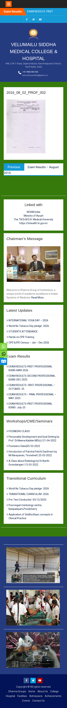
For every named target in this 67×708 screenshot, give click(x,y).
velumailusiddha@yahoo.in (35, 75)
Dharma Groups (17, 691)
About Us (43, 691)
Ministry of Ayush (33, 215)
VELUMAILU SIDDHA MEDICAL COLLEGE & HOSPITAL (33, 51)
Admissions (36, 696)
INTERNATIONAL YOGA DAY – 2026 (28, 320)
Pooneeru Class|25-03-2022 (24, 446)
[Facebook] (27, 19)
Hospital (10, 696)
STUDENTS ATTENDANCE (23, 331)
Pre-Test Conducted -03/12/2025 (27, 499)
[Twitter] (33, 19)
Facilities (22, 696)
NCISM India (33, 212)
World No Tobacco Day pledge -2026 (29, 326)
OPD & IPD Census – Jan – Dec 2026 (29, 342)
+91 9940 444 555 (30, 72)
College (54, 691)
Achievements (53, 696)
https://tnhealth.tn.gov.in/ (33, 223)
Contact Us (38, 700)
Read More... (38, 297)
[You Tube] (40, 19)
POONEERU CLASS (19, 431)
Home (31, 691)
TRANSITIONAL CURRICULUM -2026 (29, 494)
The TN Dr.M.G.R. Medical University (33, 219)
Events (26, 700)
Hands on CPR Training (21, 337)
